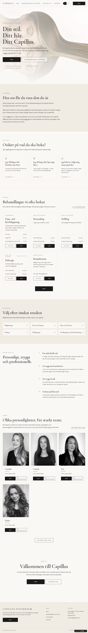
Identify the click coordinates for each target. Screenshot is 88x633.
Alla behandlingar (79, 207)
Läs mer (10, 246)
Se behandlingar (21, 478)
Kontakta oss (53, 581)
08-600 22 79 (71, 615)
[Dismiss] (86, 631)
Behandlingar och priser (31, 3)
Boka (79, 3)
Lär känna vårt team (78, 427)
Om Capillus (47, 3)
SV (65, 3)
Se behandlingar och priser (34, 59)
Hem (17, 3)
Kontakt (57, 3)
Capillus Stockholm (9, 3)
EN (68, 3)
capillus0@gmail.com (74, 618)
